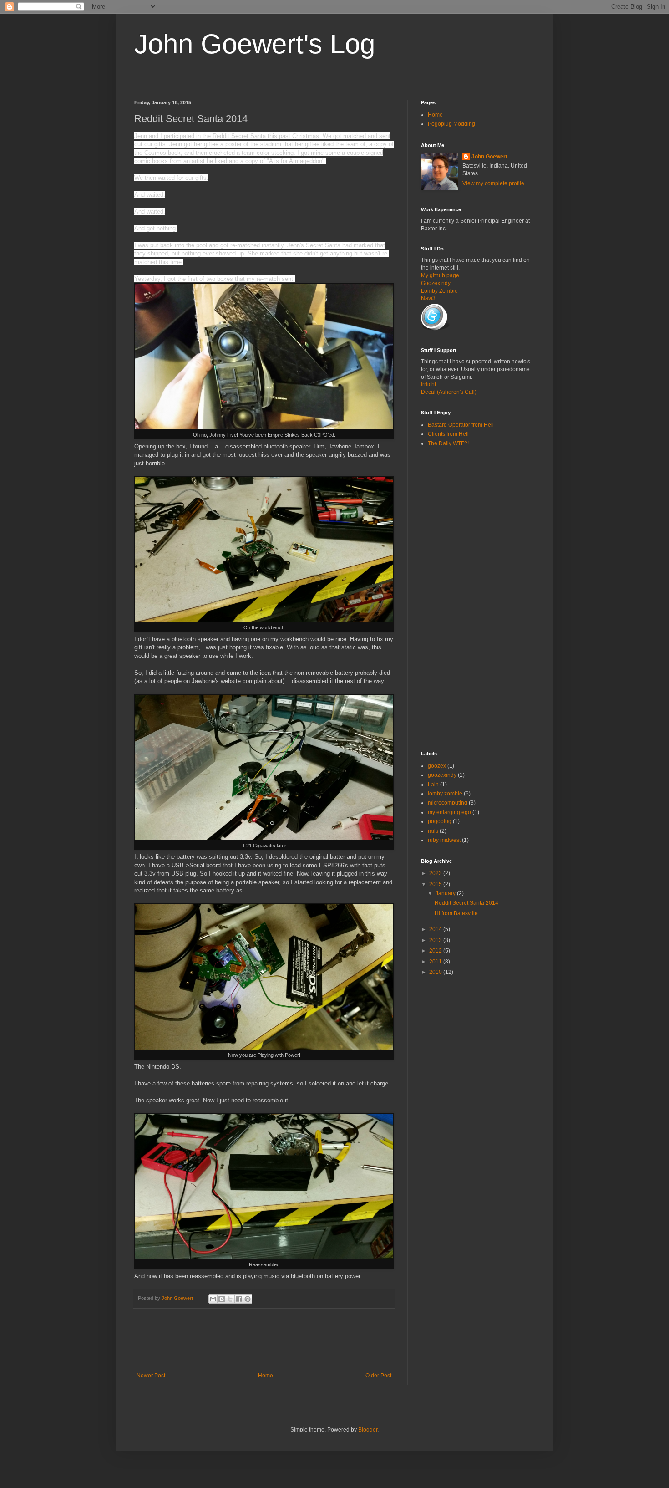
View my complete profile (493, 183)
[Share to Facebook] (238, 1299)
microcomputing (447, 803)
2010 (436, 972)
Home (265, 1375)
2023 (436, 873)
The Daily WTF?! (448, 443)
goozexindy (442, 775)
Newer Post (151, 1375)
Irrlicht (428, 384)
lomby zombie (445, 793)
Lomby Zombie (439, 291)
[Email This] (213, 1299)
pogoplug (439, 821)
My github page (440, 275)
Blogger (367, 1430)
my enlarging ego (449, 812)
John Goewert (489, 156)
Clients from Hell (448, 434)
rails (433, 831)
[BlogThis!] (221, 1299)
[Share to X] (230, 1299)
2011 (436, 961)
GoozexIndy (436, 283)
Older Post (378, 1375)
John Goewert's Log (254, 44)
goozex (437, 766)
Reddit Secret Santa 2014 (466, 903)
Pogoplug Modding (451, 124)
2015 (436, 884)
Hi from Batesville (456, 913)
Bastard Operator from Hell (461, 425)
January (446, 893)
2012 (436, 951)
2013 (436, 940)
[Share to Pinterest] (247, 1299)
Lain (433, 784)
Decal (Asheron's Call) (448, 392)
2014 (436, 929)
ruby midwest (444, 840)
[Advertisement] (300, 1340)
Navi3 (428, 298)
